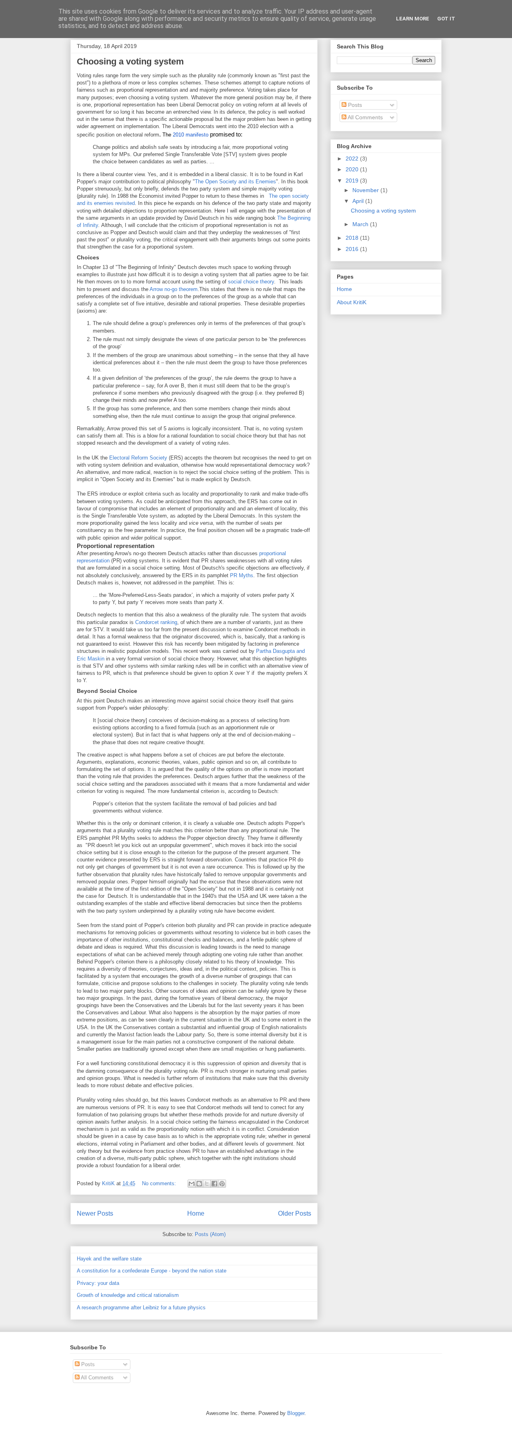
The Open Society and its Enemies (235, 182)
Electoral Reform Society (138, 458)
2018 (353, 238)
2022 (353, 158)
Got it (446, 19)
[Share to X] (207, 1184)
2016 (353, 249)
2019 (353, 180)
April (358, 201)
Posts (354, 105)
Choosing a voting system (130, 61)
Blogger (295, 1413)
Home (195, 1213)
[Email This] (192, 1184)
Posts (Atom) (210, 1234)
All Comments (364, 117)
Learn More (412, 19)
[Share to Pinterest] (222, 1184)
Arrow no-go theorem (174, 289)
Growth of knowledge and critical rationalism (128, 1295)
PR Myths (241, 575)
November (366, 190)
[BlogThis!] (199, 1184)
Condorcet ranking (156, 622)
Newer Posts (95, 1213)
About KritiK (351, 302)
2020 (353, 169)
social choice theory (251, 282)
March (361, 224)
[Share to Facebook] (214, 1184)
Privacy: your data (98, 1283)
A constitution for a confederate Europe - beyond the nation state (151, 1271)
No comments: (160, 1183)
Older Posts (294, 1213)
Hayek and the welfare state (109, 1259)
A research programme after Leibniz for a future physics (141, 1308)
